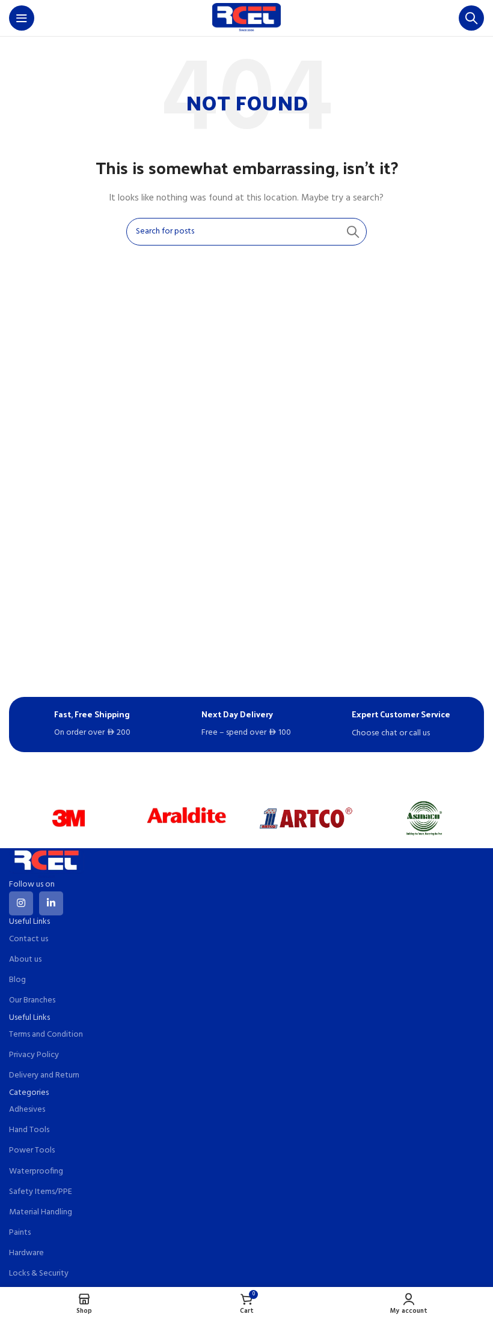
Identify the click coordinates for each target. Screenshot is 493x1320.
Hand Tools (29, 1130)
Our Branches (32, 1000)
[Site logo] (246, 18)
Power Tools (32, 1150)
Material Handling (40, 1212)
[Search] (471, 18)
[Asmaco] (424, 818)
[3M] (68, 818)
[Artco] (305, 818)
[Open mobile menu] (21, 18)
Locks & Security (39, 1273)
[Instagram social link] (21, 903)
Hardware (26, 1253)
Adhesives (27, 1110)
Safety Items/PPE (40, 1192)
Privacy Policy (34, 1055)
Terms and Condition (46, 1034)
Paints (20, 1233)
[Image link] (46, 863)
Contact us (28, 939)
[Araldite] (187, 818)
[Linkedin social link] (51, 903)
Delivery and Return (44, 1075)
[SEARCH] (353, 232)
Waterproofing (36, 1171)
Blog (17, 980)
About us (25, 959)
